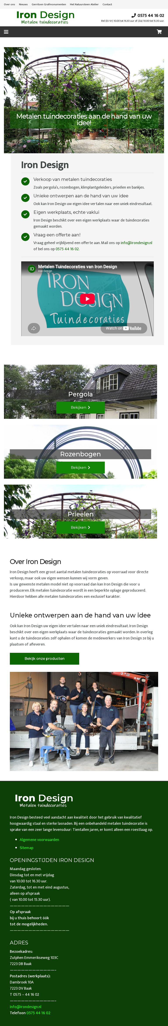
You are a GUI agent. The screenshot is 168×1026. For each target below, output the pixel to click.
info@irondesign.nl (136, 243)
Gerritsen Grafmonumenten (49, 4)
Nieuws (23, 4)
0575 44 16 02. (67, 249)
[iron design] (45, 17)
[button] (6, 32)
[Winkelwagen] (159, 31)
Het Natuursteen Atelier (84, 4)
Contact (107, 4)
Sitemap (26, 848)
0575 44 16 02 (38, 1013)
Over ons (9, 4)
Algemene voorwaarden (39, 840)
